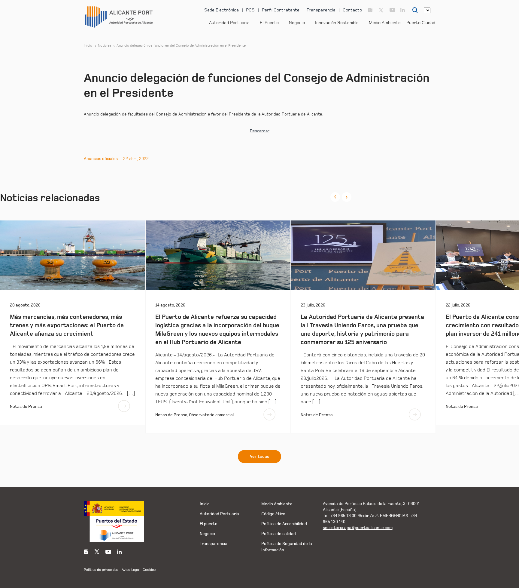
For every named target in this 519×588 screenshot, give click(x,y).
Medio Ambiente (385, 22)
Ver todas (259, 456)
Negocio (297, 22)
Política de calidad (278, 533)
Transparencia (321, 10)
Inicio (88, 46)
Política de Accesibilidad (284, 524)
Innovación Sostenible (337, 22)
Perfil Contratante (280, 10)
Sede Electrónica (221, 10)
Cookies (149, 570)
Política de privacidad (101, 570)
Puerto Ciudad (420, 22)
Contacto (352, 10)
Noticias (104, 46)
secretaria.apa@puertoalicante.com (358, 527)
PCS (250, 10)
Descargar (259, 131)
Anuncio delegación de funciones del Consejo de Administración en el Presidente (181, 46)
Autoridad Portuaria (229, 22)
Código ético (273, 514)
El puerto (208, 524)
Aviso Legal (131, 570)
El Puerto (269, 22)
